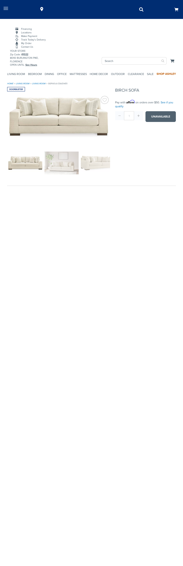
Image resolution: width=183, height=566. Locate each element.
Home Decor (99, 74)
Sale (150, 74)
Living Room (16, 74)
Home (10, 83)
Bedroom (35, 74)
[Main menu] (6, 9)
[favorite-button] (105, 100)
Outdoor (118, 74)
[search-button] (163, 61)
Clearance (136, 74)
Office (62, 74)
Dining (49, 74)
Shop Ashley (166, 74)
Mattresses (78, 74)
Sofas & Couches (57, 83)
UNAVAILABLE (160, 116)
